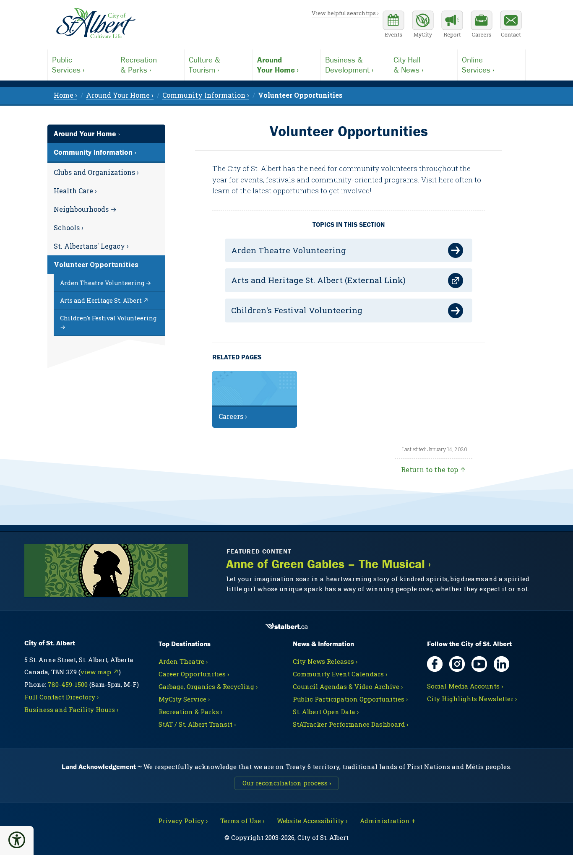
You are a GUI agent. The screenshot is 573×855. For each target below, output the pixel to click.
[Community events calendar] (393, 25)
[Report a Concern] (452, 25)
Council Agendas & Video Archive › (348, 686)
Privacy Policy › (183, 820)
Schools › (68, 227)
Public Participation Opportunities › (350, 699)
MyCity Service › (184, 699)
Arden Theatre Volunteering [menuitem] (288, 250)
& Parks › (138, 65)
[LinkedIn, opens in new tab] (501, 664)
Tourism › (204, 65)
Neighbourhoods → (85, 209)
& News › (408, 65)
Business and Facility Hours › (71, 709)
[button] (17, 840)
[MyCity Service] (422, 25)
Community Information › (95, 152)
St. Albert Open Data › (326, 711)
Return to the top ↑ (433, 469)
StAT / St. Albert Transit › (197, 724)
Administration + (387, 820)
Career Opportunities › (194, 674)
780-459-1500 (68, 684)
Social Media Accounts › (465, 686)
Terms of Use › (242, 820)
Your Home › (278, 65)
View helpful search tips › (345, 13)
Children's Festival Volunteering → (108, 322)
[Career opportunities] (481, 25)
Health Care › (75, 190)
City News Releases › (325, 661)
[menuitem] (300, 95)
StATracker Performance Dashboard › (350, 724)
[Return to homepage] (96, 23)
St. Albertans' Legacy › (91, 246)
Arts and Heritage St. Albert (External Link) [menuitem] (318, 280)
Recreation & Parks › (190, 711)
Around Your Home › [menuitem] (120, 95)
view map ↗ (100, 672)
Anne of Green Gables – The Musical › (328, 564)
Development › (349, 65)
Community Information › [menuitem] (205, 95)
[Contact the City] (511, 25)
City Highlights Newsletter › (472, 698)
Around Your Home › (87, 133)
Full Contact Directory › (61, 697)
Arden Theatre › (183, 661)
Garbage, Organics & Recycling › (208, 686)
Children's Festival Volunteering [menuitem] (296, 310)
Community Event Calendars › (340, 674)
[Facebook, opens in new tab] (435, 664)
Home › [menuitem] (65, 95)
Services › (68, 65)
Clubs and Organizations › (96, 172)
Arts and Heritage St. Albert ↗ (104, 300)
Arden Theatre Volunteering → (105, 283)
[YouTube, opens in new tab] (479, 664)
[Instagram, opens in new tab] (457, 664)
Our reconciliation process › (286, 783)
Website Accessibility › (312, 820)
